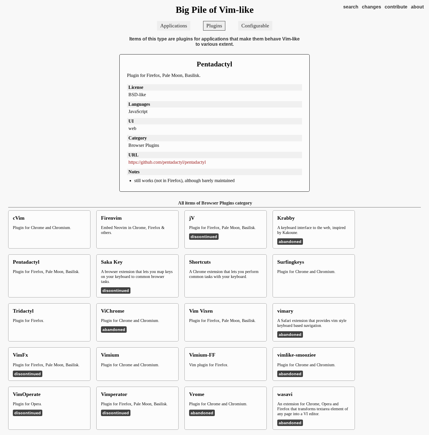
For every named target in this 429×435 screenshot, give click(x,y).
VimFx (20, 355)
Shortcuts (200, 262)
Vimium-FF (202, 355)
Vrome (196, 394)
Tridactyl (23, 311)
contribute (396, 6)
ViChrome (112, 311)
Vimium (110, 355)
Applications (173, 26)
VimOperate (27, 394)
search (350, 6)
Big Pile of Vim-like (215, 9)
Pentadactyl (214, 64)
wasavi (284, 394)
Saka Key (112, 262)
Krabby (286, 218)
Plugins (214, 26)
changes (371, 6)
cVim (19, 218)
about (417, 6)
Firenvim (111, 218)
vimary (285, 311)
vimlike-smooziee (296, 355)
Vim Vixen (201, 311)
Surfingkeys (290, 262)
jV (192, 218)
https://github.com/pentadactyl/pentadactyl (167, 162)
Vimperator (114, 394)
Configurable (255, 26)
